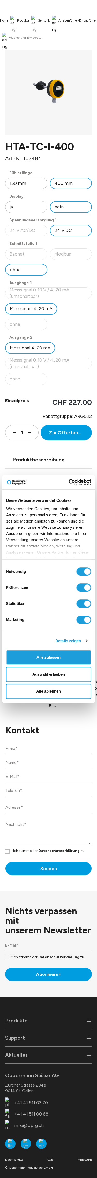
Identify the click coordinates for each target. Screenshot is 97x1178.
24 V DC (63, 230)
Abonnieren (48, 974)
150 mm (18, 183)
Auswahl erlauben (48, 674)
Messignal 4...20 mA (30, 348)
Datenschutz (14, 1159)
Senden (48, 868)
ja (11, 207)
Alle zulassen (48, 657)
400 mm (64, 183)
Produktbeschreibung (38, 459)
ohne (15, 269)
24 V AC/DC (28, 232)
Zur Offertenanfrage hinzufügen (70, 432)
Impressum (84, 1159)
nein (59, 207)
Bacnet (28, 255)
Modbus (73, 255)
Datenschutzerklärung (59, 851)
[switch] (83, 587)
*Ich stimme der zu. (48, 851)
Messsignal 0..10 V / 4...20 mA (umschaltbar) (47, 293)
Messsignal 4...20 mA (31, 309)
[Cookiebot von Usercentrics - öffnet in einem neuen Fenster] (69, 482)
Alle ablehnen (48, 691)
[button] (50, 705)
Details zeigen (68, 641)
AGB (50, 1159)
